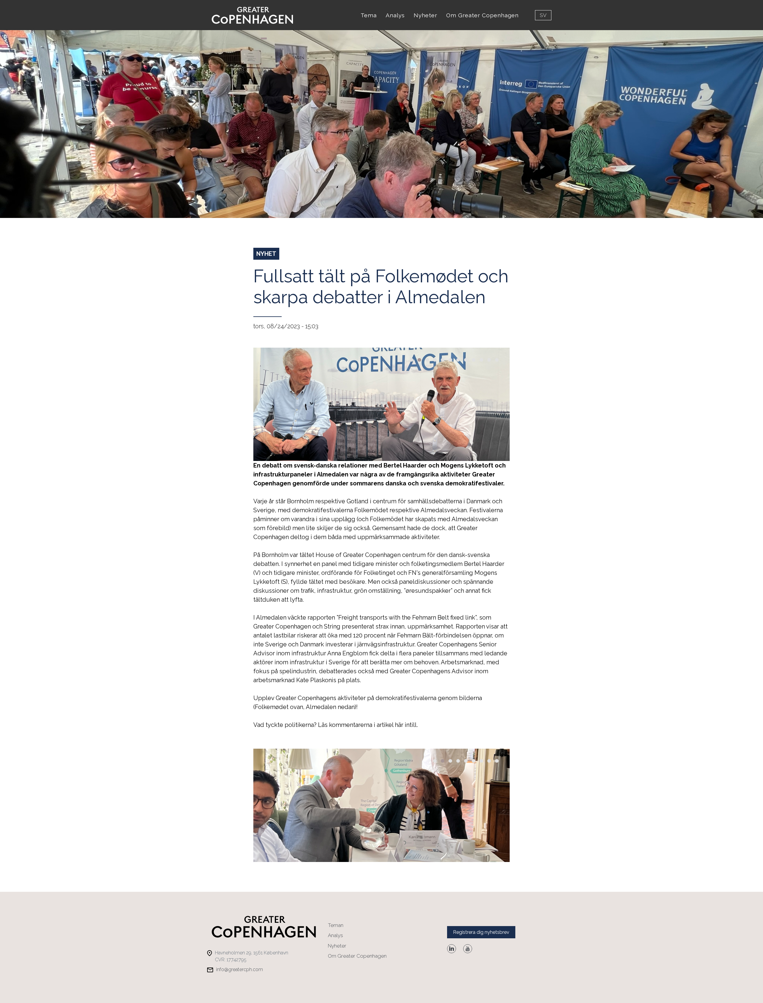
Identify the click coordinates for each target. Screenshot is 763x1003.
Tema (369, 15)
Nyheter (425, 15)
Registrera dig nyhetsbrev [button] (481, 932)
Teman (335, 925)
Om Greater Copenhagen (482, 15)
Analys (395, 15)
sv (543, 15)
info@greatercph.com (239, 969)
